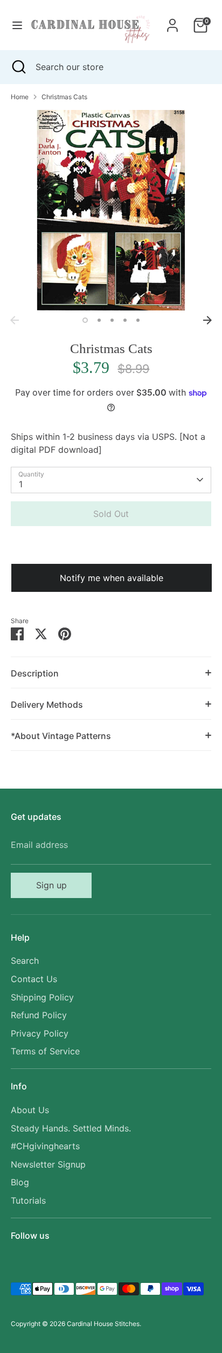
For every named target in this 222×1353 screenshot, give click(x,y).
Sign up (51, 885)
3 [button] (112, 320)
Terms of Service (45, 1051)
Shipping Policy (42, 997)
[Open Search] (17, 67)
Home (20, 97)
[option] (111, 210)
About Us (30, 1110)
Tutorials (28, 1200)
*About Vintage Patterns (61, 735)
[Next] (207, 320)
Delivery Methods (47, 704)
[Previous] (14, 320)
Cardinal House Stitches (103, 1324)
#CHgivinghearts (45, 1146)
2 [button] (99, 320)
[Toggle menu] (14, 25)
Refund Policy (39, 1015)
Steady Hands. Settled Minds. (71, 1128)
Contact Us (34, 979)
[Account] (172, 21)
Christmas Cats (64, 97)
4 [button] (125, 320)
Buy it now (111, 546)
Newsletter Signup (48, 1164)
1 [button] (85, 320)
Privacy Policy (39, 1033)
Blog (20, 1182)
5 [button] (138, 320)
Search (25, 960)
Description (35, 673)
